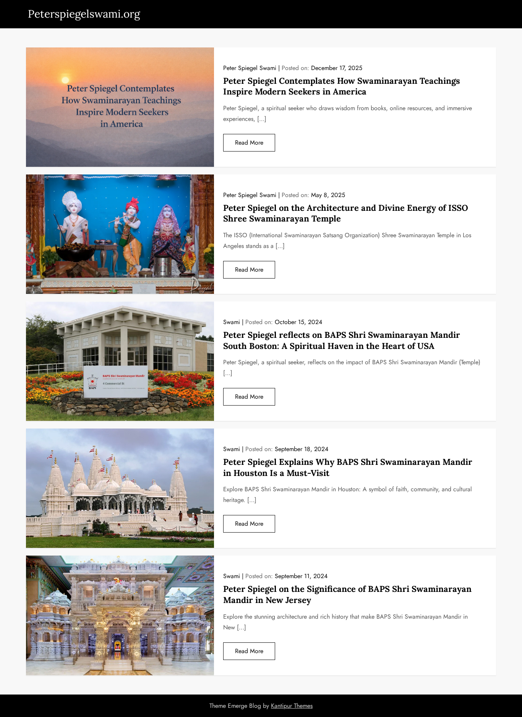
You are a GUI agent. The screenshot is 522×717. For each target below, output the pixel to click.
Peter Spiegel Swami (249, 68)
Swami (231, 322)
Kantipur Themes (292, 705)
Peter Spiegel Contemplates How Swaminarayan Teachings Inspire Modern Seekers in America (341, 86)
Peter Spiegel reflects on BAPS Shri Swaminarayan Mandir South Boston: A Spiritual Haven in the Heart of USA (341, 340)
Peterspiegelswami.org (84, 14)
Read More (249, 142)
